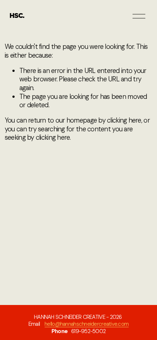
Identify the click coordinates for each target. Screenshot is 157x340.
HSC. (16, 15)
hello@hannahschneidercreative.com (87, 324)
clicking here (124, 120)
